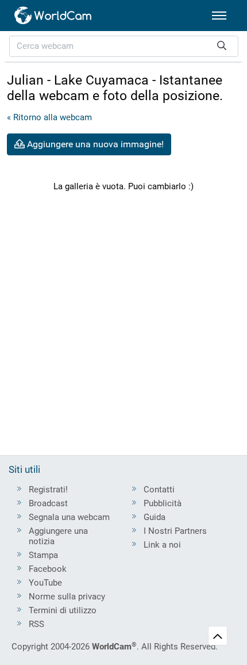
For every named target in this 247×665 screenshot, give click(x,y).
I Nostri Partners (175, 531)
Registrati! (48, 489)
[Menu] (219, 15)
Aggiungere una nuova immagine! (94, 144)
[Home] (53, 15)
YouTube (45, 583)
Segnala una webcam (69, 517)
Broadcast (48, 503)
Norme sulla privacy (67, 596)
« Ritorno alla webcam (49, 117)
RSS (36, 624)
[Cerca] (221, 46)
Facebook (48, 569)
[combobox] (123, 46)
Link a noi (162, 545)
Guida (154, 517)
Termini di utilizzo (63, 610)
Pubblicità (163, 503)
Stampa (43, 555)
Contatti (159, 489)
